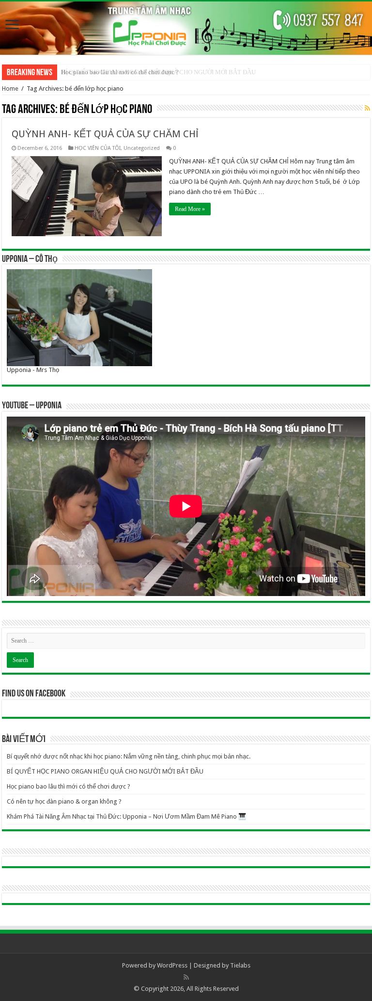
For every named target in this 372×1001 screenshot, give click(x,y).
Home (10, 88)
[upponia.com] (186, 28)
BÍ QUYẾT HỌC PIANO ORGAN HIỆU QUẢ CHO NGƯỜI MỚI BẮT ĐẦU (105, 771)
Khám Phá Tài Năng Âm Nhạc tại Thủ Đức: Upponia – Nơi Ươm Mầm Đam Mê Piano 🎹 (126, 816)
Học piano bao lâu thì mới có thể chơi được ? (120, 72)
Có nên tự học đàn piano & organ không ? (64, 801)
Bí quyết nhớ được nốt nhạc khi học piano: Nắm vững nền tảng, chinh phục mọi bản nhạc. (128, 756)
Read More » (190, 209)
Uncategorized (142, 148)
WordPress (172, 965)
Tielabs (240, 965)
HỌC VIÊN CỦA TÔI (98, 148)
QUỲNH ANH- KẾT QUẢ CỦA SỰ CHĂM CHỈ (105, 134)
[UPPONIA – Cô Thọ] (79, 317)
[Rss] (186, 977)
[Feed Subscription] (367, 108)
